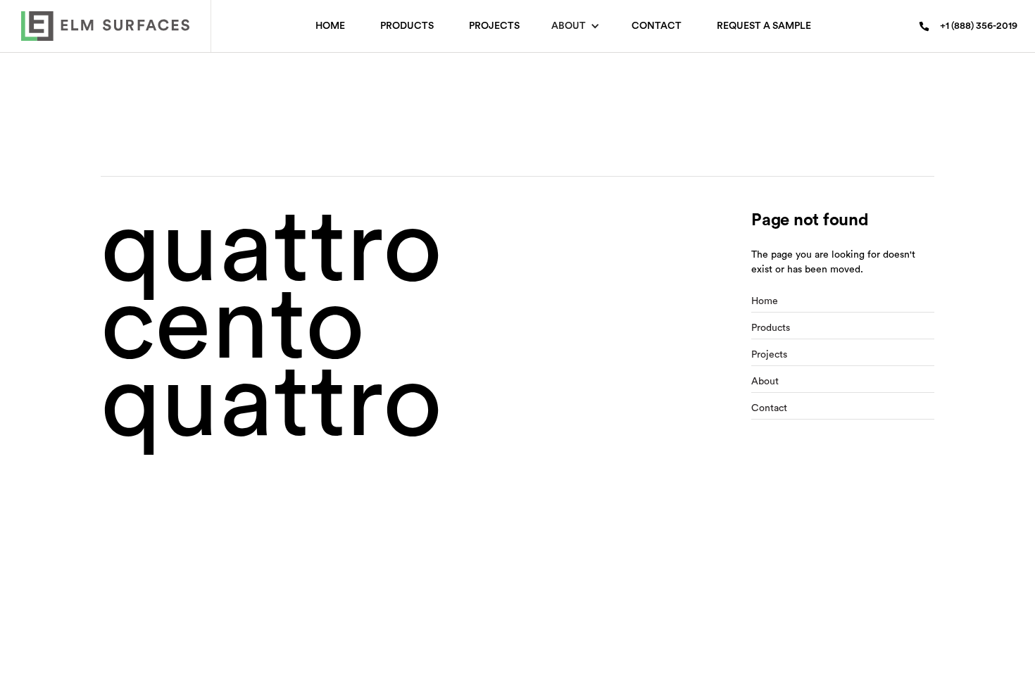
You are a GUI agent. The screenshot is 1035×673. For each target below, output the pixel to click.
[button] (575, 26)
